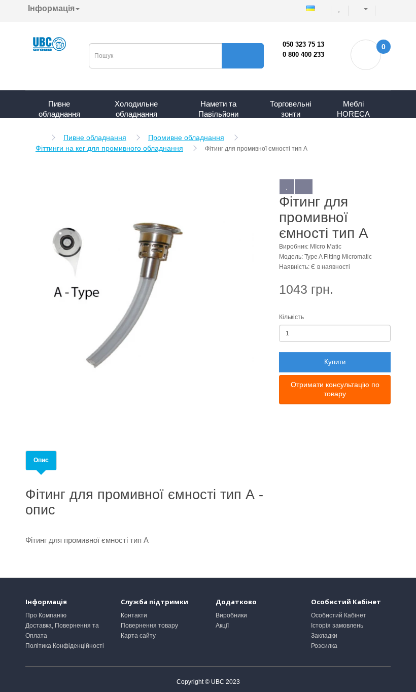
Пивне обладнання (59, 108)
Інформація (51, 8)
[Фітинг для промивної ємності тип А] (139, 295)
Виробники (231, 615)
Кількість (291, 317)
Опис (41, 460)
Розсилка (324, 645)
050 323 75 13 (303, 44)
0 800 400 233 (303, 54)
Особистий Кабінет (338, 615)
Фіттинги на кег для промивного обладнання (109, 148)
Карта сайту (138, 635)
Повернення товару (149, 625)
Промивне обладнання (186, 137)
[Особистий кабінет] (362, 8)
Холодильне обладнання (136, 108)
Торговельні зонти (290, 108)
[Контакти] (383, 8)
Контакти (134, 615)
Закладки (324, 635)
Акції (222, 625)
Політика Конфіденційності (64, 645)
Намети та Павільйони (218, 108)
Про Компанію (45, 615)
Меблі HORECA (353, 108)
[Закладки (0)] (340, 8)
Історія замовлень (337, 625)
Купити (334, 362)
